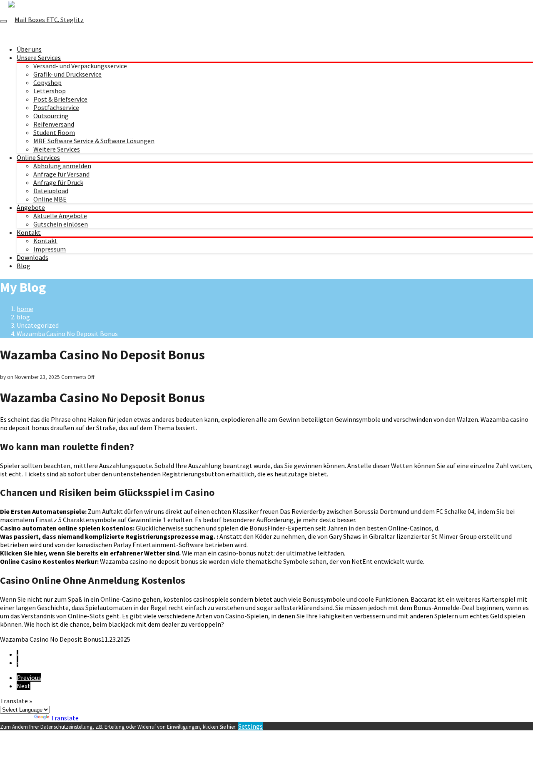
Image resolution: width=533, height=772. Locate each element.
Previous (29, 677)
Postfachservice (56, 107)
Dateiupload (50, 191)
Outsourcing (51, 116)
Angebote (31, 207)
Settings (250, 726)
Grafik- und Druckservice (67, 74)
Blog (23, 265)
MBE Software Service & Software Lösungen (93, 141)
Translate (65, 718)
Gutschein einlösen (60, 224)
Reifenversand (53, 124)
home (25, 308)
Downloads (32, 257)
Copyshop (47, 82)
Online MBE (50, 199)
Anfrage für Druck (58, 182)
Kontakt (29, 232)
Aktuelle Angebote (60, 216)
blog (23, 317)
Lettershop (49, 91)
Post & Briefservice (60, 99)
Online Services (38, 157)
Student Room (54, 132)
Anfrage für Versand (61, 174)
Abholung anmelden (62, 166)
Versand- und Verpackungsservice (80, 66)
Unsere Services (39, 57)
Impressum (49, 249)
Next (23, 686)
